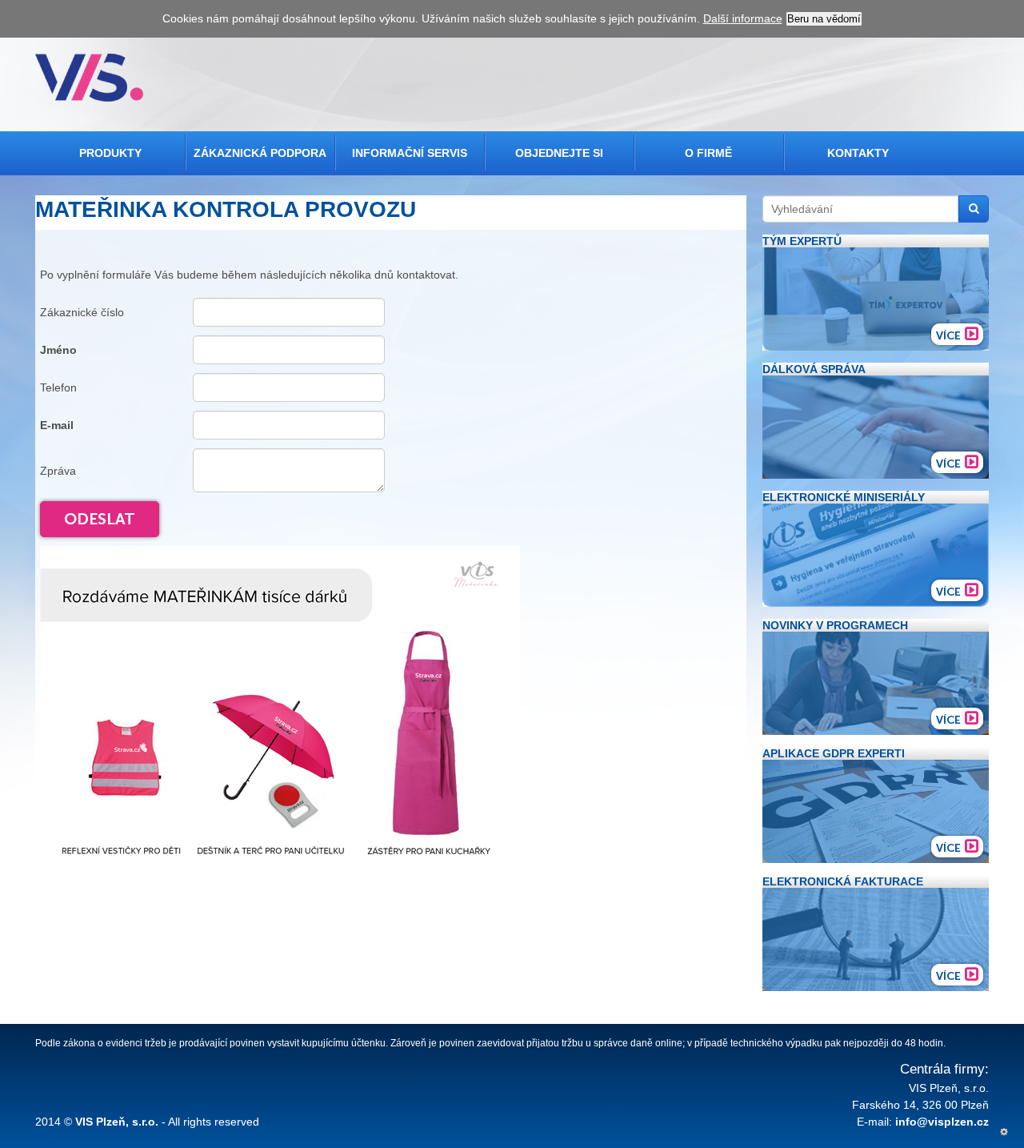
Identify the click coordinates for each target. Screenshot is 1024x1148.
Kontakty (858, 153)
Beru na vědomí (824, 19)
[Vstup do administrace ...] (1004, 1132)
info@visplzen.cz (942, 1121)
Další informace (742, 18)
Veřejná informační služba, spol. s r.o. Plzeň (89, 78)
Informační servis (409, 153)
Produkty (110, 153)
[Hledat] (973, 209)
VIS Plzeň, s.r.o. (116, 1121)
